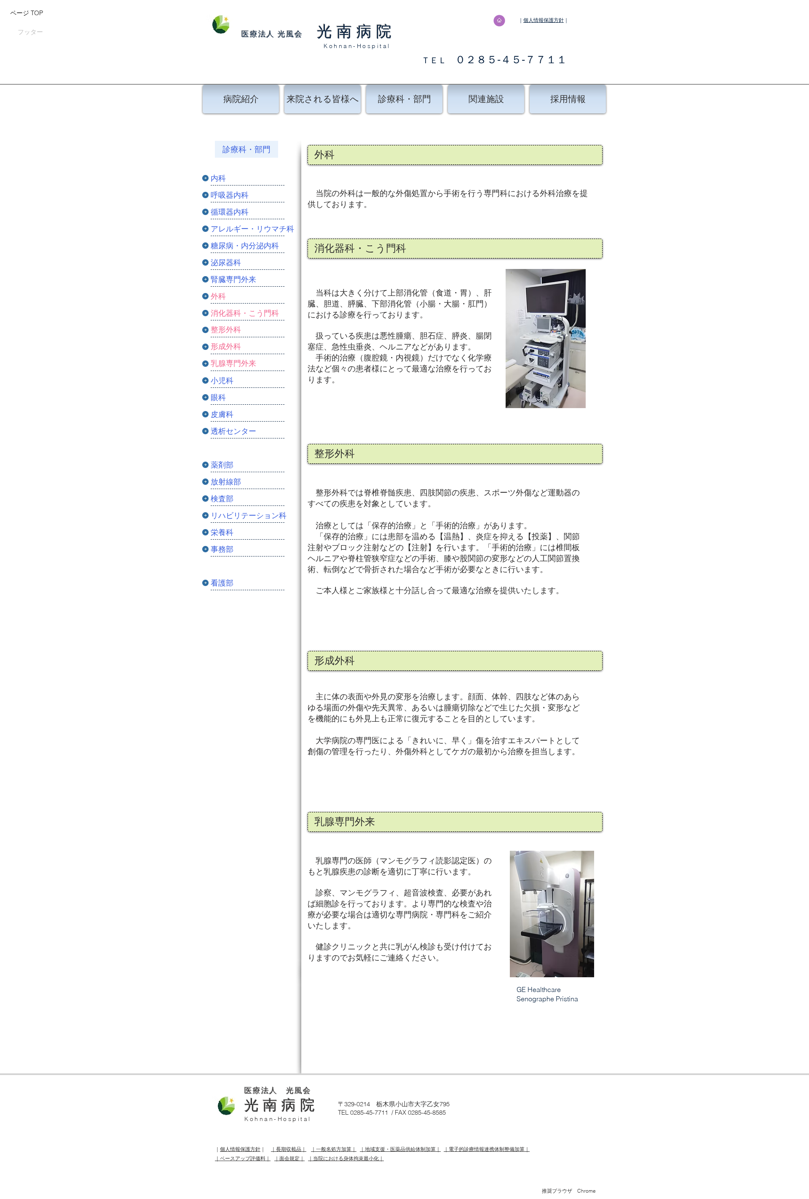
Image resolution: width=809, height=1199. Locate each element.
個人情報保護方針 (543, 20)
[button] (249, 549)
